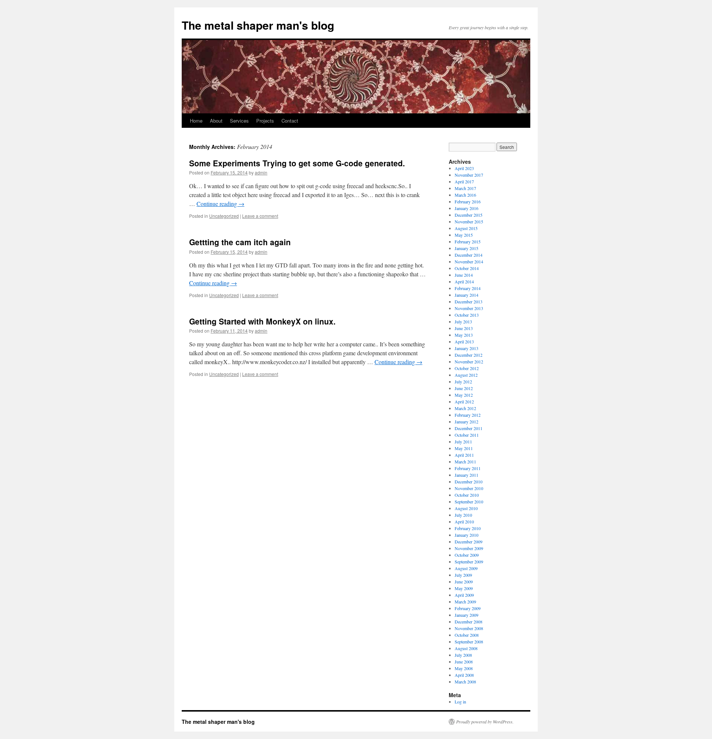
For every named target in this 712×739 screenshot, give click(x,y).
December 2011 (468, 428)
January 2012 (466, 422)
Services (239, 120)
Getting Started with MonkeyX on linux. (262, 321)
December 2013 (468, 301)
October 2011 (467, 435)
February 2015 (468, 241)
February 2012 (468, 415)
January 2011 (466, 475)
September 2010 (469, 502)
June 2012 (464, 388)
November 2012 (469, 361)
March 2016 (465, 195)
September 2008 (469, 642)
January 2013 (466, 348)
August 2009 (466, 568)
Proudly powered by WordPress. (485, 722)
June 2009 (464, 582)
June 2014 (464, 275)
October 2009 (467, 555)
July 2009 (463, 575)
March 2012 (465, 408)
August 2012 (466, 375)
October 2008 (467, 635)
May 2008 (464, 668)
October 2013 (467, 315)
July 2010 (463, 515)
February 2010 (468, 528)
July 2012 (463, 382)
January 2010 (466, 535)
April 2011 (464, 455)
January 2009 (466, 615)
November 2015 (469, 221)
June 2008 (464, 662)
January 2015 (466, 248)
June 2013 (464, 328)
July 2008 (463, 655)
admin (261, 172)
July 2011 (463, 442)
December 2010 (468, 482)
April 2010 (464, 522)
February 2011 (468, 468)
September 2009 (469, 562)
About (216, 120)
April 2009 (464, 595)
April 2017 (464, 181)
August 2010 (466, 508)
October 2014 (467, 268)
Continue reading (220, 203)
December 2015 (468, 215)
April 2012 (464, 402)
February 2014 (468, 288)
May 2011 (464, 448)
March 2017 (465, 188)
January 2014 (466, 295)
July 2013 (463, 321)
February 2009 (468, 608)
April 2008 (464, 675)
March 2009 (465, 602)
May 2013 (464, 335)
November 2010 (469, 488)
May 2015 (464, 235)
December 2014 (468, 255)
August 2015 (466, 228)
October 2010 (467, 495)
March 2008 (465, 682)
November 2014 (469, 261)
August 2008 (466, 648)
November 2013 (469, 308)
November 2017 (469, 175)
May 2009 (464, 588)
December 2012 (468, 355)
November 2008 (469, 628)
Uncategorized (224, 216)
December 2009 (468, 542)
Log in (460, 702)
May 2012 (464, 395)
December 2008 (468, 622)
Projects (265, 120)
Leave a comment (260, 216)
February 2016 (468, 201)
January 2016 (466, 208)
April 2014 (464, 281)
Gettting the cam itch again (240, 241)
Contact (289, 120)
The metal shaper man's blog (258, 25)
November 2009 (469, 548)
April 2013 (464, 341)
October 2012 (467, 368)
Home (196, 120)
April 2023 (464, 168)
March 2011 (465, 462)
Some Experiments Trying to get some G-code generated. (297, 163)
